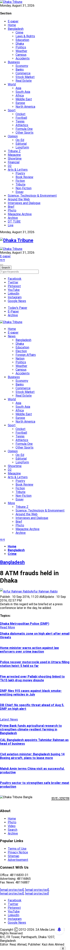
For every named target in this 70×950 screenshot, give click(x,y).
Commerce (23, 73)
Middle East (24, 99)
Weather (21, 51)
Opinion (13, 136)
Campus (21, 55)
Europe (20, 103)
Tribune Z (14, 151)
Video (12, 826)
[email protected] (12, 890)
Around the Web (19, 199)
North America (25, 106)
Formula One (24, 129)
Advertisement (18, 860)
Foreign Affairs (26, 355)
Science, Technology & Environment (32, 195)
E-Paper (13, 311)
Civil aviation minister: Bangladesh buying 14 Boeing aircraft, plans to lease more (32, 756)
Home (12, 25)
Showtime (15, 158)
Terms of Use (17, 848)
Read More (7, 627)
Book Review (24, 177)
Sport (12, 110)
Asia (18, 88)
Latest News (9, 719)
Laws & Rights (25, 36)
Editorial (21, 144)
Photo (12, 210)
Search (12, 830)
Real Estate (24, 81)
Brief (11, 207)
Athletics (22, 125)
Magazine (14, 155)
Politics (21, 47)
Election (21, 351)
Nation (20, 358)
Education (22, 40)
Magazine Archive (20, 214)
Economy (22, 66)
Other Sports (24, 132)
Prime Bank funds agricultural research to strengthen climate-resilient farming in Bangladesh (31, 729)
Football (21, 118)
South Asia (23, 92)
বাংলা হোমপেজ (60, 798)
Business (14, 62)
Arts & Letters (18, 170)
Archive (13, 218)
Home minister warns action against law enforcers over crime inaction (29, 649)
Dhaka (20, 43)
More (11, 503)
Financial (13, 162)
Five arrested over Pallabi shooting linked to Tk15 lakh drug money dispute (32, 678)
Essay (20, 192)
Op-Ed (20, 140)
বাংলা (2, 260)
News (12, 336)
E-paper (13, 21)
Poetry (20, 173)
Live (10, 225)
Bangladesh (16, 29)
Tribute (20, 184)
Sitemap (13, 856)
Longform (22, 147)
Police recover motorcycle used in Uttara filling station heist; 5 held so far (34, 664)
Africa (20, 95)
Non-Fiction (24, 188)
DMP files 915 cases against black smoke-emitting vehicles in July (31, 692)
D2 (10, 166)
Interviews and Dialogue (24, 203)
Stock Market (25, 77)
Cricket (20, 114)
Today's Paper (17, 308)
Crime (19, 32)
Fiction (20, 181)
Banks (20, 69)
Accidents (23, 58)
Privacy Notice (18, 852)
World (12, 84)
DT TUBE (14, 221)
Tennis (20, 121)
